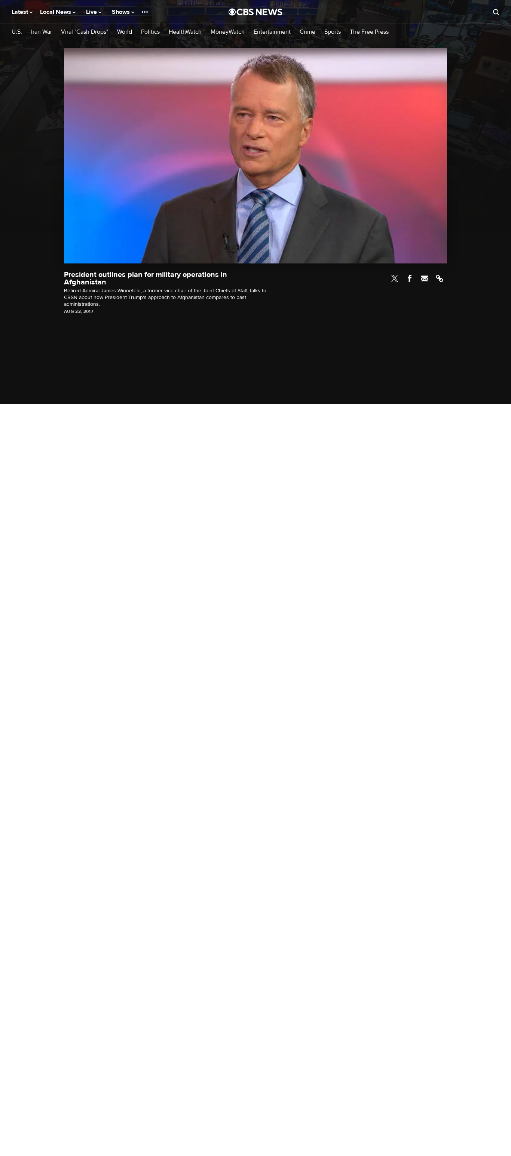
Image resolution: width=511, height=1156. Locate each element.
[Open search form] (496, 12)
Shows (121, 12)
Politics (150, 32)
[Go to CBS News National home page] (255, 12)
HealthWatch (185, 32)
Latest (21, 12)
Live (92, 12)
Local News (56, 12)
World (124, 32)
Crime (307, 32)
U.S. (17, 32)
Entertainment (272, 32)
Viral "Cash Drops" (84, 32)
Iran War (41, 32)
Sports (332, 32)
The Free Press (369, 32)
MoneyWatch (228, 32)
